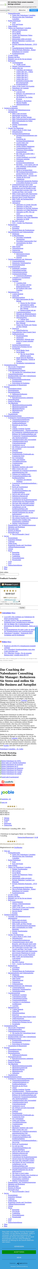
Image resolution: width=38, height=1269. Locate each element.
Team (14, 22)
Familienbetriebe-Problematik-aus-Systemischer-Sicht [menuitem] (23, 1116)
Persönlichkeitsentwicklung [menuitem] (13, 1077)
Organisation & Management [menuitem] (17, 1046)
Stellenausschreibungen (19, 394)
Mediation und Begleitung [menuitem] (16, 1184)
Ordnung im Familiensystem (21, 474)
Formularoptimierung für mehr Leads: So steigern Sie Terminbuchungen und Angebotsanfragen (20, 630)
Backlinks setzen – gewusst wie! (26, 175)
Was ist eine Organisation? (16, 367)
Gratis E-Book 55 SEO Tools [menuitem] (21, 936)
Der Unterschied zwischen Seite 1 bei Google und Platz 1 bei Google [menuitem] (24, 948)
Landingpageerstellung (23, 312)
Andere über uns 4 (22, 79)
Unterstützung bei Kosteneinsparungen (24, 499)
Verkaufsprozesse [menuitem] (17, 980)
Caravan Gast (20, 92)
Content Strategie (17, 294)
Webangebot (16, 37)
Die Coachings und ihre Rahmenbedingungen (23, 285)
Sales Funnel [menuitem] (16, 978)
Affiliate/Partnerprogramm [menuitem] (16, 1204)
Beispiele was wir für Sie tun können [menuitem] (20, 898)
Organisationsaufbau (10, 365)
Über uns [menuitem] (7, 851)
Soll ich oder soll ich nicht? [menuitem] (20, 1151)
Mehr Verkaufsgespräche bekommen (24, 119)
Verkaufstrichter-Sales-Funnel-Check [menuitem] (24, 1016)
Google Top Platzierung (15, 128)
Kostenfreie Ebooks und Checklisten (20, 545)
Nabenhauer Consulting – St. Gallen (11, 749)
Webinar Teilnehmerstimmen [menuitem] (21, 904)
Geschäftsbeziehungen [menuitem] (19, 1122)
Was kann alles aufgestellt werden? (23, 503)
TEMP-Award (20, 64)
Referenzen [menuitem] (11, 900)
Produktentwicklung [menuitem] (14, 1038)
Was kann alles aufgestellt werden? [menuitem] (23, 1160)
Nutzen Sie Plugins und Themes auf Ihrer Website (26, 325)
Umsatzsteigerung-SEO (23, 148)
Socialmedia (16, 348)
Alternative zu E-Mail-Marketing (26, 210)
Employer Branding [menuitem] (14, 1062)
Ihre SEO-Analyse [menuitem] (18, 962)
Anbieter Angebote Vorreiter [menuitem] (21, 1089)
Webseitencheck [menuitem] (17, 938)
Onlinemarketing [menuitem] (17, 984)
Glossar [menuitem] (10, 1206)
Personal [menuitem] (7, 1047)
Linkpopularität (21, 168)
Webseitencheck (17, 132)
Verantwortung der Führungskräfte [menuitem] (23, 1159)
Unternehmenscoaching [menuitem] (19, 998)
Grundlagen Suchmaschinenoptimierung (25, 162)
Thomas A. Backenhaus (24, 101)
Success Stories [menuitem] (17, 911)
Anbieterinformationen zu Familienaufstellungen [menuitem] (20, 1083)
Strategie (19, 257)
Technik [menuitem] (14, 933)
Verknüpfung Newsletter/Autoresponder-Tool (26, 240)
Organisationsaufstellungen (20, 419)
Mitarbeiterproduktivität (19, 407)
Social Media (16, 33)
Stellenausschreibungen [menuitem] (19, 1055)
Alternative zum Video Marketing (27, 217)
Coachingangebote (14, 266)
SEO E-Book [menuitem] (16, 871)
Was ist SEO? (20, 155)
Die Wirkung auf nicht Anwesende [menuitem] (23, 1108)
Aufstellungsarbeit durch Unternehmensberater (20, 442)
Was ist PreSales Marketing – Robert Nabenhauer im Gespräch (24, 51)
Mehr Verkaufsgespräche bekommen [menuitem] (24, 925)
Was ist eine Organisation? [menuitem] (16, 1027)
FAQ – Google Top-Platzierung (22, 223)
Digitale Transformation (19, 30)
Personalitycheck (13, 532)
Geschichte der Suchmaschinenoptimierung (25, 140)
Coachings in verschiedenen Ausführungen (21, 278)
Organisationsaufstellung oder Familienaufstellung (21, 477)
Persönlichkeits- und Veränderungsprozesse (22, 525)
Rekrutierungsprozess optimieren (22, 398)
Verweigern (19, 1246)
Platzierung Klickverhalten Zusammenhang (24, 151)
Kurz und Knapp (17, 24)
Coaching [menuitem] (15, 1006)
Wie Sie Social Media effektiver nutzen (27, 355)
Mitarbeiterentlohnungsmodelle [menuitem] (22, 1066)
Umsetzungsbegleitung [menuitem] (19, 1000)
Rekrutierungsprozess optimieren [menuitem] (22, 1058)
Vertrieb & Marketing (11, 108)
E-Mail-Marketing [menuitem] (18, 976)
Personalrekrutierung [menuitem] (14, 1057)
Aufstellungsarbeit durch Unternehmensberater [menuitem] (20, 1103)
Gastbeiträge (16, 556)
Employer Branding (14, 401)
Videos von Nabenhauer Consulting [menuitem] (19, 867)
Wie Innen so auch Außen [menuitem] (20, 1173)
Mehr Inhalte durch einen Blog (26, 316)
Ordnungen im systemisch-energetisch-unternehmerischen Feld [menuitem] (24, 1132)
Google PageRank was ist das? (26, 157)
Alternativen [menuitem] (16, 960)
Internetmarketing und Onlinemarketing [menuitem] (20, 973)
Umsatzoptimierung (18, 261)
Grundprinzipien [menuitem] (17, 1124)
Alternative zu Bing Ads (24, 206)
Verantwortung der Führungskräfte (23, 501)
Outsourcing (16, 250)
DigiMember (18, 847)
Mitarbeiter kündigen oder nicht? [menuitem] (22, 1128)
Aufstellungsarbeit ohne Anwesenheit (24, 439)
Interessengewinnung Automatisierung (23, 254)
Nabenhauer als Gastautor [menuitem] (20, 909)
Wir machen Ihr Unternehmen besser (24, 372)
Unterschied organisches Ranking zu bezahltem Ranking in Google (27, 182)
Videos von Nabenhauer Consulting (19, 28)
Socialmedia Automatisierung (25, 363)
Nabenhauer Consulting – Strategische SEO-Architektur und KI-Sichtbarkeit (18, 634)
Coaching (15, 281)
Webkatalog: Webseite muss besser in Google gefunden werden (25, 341)
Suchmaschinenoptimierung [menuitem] (21, 940)
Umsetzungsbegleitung (19, 274)
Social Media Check (22, 350)
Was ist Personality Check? (20, 534)
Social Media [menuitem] (16, 873)
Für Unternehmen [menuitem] (18, 1118)
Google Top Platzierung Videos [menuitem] (22, 874)
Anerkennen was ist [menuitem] (18, 1106)
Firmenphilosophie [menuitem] (14, 853)
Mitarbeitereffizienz (18, 408)
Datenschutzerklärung (15, 565)
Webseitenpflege (21, 317)
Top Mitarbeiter (13, 403)
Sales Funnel (16, 246)
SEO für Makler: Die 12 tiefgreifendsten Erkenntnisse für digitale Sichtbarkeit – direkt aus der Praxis (21, 626)
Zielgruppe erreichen (22, 159)
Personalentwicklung (14, 388)
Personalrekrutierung (14, 396)
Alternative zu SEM (22, 219)
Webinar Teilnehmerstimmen (21, 66)
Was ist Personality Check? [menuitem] (20, 1191)
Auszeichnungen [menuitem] (17, 902)
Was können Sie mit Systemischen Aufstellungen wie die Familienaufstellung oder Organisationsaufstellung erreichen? (23, 507)
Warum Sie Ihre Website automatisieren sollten (28, 304)
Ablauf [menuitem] (14, 1088)
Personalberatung (13, 399)
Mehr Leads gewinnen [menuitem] (19, 920)
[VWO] (8, 10)
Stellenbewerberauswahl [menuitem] (20, 1153)
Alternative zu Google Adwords (26, 204)
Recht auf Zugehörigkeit (20, 487)
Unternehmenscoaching (19, 272)
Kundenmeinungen (18, 53)
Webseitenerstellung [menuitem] (18, 1013)
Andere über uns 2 (22, 75)
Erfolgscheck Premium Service (22, 347)
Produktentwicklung (14, 377)
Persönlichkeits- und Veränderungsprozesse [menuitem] (22, 1182)
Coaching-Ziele (21, 283)
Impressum (7, 823)
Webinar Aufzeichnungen (20, 523)
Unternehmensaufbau (15, 368)
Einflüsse (15, 450)
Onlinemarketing (17, 252)
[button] (3, 811)
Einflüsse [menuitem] (15, 1111)
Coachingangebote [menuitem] (14, 993)
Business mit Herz (14, 57)
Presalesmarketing (22, 336)
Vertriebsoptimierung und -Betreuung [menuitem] (20, 986)
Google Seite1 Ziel (22, 143)
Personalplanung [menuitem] (13, 1051)
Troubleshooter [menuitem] (13, 1075)
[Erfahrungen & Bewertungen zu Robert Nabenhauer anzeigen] (10, 602)
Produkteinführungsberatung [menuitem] (21, 1040)
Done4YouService (22, 330)
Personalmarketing (14, 392)
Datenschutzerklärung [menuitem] (15, 1222)
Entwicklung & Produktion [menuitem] (20, 1044)
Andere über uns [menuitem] (17, 905)
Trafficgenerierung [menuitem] (18, 1018)
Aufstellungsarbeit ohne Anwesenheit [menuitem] (24, 1100)
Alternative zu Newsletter (24, 215)
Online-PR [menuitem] (15, 1011)
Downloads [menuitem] (16, 1211)
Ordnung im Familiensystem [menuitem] (21, 1135)
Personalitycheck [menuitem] (13, 1189)
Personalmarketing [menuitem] (14, 1053)
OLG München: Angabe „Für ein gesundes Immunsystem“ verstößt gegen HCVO (18, 654)
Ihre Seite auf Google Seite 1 (25, 153)
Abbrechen (22, 10)
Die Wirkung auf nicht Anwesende (23, 447)
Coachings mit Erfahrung (24, 70)
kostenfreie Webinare (15, 540)
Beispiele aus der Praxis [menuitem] (19, 1086)
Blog (5, 569)
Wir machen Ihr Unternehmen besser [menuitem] (24, 1033)
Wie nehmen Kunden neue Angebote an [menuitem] (25, 1175)
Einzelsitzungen (17, 452)
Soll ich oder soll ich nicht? (20, 494)
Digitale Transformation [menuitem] (19, 869)
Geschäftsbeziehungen (19, 461)
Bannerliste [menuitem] (15, 1210)
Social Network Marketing (24, 357)
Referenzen (11, 61)
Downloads (16, 554)
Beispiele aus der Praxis (19, 425)
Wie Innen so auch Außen (20, 516)
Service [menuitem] (6, 1193)
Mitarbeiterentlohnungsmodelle (22, 405)
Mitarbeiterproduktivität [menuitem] (19, 1067)
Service (6, 536)
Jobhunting (15, 412)
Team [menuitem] (14, 862)
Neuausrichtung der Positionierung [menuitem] (23, 971)
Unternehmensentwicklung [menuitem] (16, 1031)
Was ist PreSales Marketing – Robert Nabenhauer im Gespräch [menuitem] (24, 890)
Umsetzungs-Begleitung (24, 276)
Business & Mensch (14, 530)
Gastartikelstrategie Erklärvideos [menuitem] (22, 887)
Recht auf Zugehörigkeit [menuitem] (20, 1144)
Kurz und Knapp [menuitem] (17, 864)
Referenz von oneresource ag (25, 93)
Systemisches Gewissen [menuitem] (19, 1155)
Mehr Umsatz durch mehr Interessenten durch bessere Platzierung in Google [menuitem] (24, 952)
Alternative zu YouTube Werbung (27, 208)
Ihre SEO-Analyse (18, 221)
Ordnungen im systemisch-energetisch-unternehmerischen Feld (24, 471)
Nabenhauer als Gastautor (20, 88)
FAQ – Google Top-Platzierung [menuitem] (22, 964)
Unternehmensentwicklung (16, 370)
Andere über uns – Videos (24, 72)
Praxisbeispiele (17, 381)
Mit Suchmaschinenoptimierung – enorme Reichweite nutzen (27, 173)
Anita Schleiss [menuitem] (12, 865)
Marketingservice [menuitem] (13, 1007)
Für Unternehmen (18, 458)
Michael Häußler (21, 102)
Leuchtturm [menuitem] (16, 967)
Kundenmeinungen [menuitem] (18, 893)
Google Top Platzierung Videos (22, 35)
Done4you (15, 328)
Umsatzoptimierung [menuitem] (18, 987)
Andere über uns (17, 68)
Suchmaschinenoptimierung (21, 133)
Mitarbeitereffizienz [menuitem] (18, 1069)
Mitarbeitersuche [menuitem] (17, 1071)
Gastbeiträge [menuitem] (16, 1213)
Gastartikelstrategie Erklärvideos (22, 48)
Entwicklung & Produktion (20, 383)
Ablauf (14, 427)
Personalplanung (13, 390)
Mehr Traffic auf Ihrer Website (22, 117)
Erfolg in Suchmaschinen (24, 170)
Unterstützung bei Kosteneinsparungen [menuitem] (24, 1157)
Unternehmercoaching (19, 270)
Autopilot (14, 738)
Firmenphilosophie (14, 13)
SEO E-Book (16, 31)
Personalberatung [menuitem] (13, 1060)
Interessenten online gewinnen (22, 39)
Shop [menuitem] (5, 1224)
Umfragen (11, 541)
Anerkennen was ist (18, 445)
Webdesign (15, 234)
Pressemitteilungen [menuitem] (18, 1215)
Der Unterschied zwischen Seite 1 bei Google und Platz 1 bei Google (24, 191)
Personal (7, 387)
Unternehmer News (8, 613)
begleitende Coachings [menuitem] (19, 995)
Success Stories (17, 90)
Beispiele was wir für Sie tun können (20, 59)
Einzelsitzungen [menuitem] (17, 1113)
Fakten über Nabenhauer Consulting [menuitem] (23, 854)
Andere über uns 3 (22, 77)
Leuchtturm (16, 226)
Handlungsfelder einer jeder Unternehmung (22, 376)
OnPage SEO (24, 319)
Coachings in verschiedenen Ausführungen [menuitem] (21, 1003)
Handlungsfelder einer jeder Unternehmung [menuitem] (22, 1037)
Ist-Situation (16, 465)
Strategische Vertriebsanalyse (21, 263)
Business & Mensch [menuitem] (14, 1188)
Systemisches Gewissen (19, 498)
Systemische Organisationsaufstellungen (21, 418)
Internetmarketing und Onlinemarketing (20, 232)
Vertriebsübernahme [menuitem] (18, 991)
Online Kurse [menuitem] (12, 1200)
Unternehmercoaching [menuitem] (19, 996)
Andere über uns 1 (22, 73)
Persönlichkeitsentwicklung (13, 416)
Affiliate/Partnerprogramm (16, 547)
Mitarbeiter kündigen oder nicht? (22, 467)
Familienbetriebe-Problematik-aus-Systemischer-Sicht (23, 455)
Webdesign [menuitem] (15, 975)
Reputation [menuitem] (15, 969)
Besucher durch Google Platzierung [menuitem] (23, 955)
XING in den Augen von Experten (23, 86)
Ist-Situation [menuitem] (16, 1126)
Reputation (15, 228)
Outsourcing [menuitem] (16, 982)
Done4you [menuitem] (15, 1015)
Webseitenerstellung (18, 297)
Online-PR (15, 296)
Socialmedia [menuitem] (16, 1024)
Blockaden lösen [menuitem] (13, 1186)
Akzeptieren (19, 1252)
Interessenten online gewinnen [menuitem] (22, 878)
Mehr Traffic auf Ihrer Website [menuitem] (22, 924)
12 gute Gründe (13, 55)
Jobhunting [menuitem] (15, 1073)
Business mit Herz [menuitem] (14, 896)
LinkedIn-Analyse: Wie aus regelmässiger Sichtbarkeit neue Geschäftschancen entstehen (18, 621)
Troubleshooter (13, 414)
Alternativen (16, 203)
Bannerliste (15, 552)
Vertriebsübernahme (18, 265)
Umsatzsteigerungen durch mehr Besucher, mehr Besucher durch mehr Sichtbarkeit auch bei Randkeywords (24, 186)
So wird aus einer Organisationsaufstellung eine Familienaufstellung (21, 490)
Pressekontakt (16, 560)
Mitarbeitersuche (17, 410)
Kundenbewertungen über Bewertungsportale (24, 81)
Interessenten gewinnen (19, 115)
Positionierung (12, 225)
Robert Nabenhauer (14, 21)
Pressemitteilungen (18, 558)
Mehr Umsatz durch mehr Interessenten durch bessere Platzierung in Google (24, 194)
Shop (5, 567)
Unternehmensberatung (15, 374)
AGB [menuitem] (10, 1219)
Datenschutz (8, 825)
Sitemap (6, 818)
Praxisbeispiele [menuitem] (17, 1042)
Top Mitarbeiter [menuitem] (13, 1064)
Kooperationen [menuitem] (13, 1195)
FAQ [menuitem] (9, 1220)
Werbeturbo (20, 337)
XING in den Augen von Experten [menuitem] (23, 907)
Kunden (6, 745)
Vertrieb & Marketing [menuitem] (11, 915)
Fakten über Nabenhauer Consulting (23, 15)
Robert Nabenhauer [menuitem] (14, 860)
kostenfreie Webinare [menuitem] (15, 1197)
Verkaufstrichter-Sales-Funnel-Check (24, 332)
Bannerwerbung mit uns (28, 310)
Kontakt (6, 820)
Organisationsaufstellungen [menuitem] (20, 1080)
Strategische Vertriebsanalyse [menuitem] (21, 989)
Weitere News (6, 642)
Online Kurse (12, 543)
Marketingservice (13, 292)
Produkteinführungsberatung (21, 379)
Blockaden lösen (13, 529)
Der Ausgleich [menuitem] (16, 1109)
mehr (19, 1257)
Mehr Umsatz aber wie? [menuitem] (19, 1129)
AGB (10, 561)
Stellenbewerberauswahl (20, 496)
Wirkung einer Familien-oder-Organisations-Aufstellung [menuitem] (21, 1178)
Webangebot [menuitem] (16, 876)
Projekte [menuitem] (14, 913)
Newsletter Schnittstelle (23, 237)
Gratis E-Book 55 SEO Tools (21, 130)
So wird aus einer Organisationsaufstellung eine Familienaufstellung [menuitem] (21, 1147)
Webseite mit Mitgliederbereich (26, 314)
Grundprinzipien (17, 463)
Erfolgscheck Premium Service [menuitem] (22, 1022)
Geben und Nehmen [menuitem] (18, 1120)
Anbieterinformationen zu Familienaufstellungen (20, 422)
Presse (10, 550)
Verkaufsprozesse (17, 248)
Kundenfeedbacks (22, 84)
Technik (14, 126)
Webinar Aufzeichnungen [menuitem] (20, 1180)
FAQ (9, 563)
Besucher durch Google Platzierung (23, 197)
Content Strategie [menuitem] (17, 1009)
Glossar (10, 549)
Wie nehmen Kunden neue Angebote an (25, 518)
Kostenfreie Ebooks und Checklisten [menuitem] (20, 1202)
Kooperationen (13, 538)
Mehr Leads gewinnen (19, 113)
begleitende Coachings (19, 268)
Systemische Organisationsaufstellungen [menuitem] (21, 1078)
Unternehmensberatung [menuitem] (15, 1035)
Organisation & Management (17, 385)
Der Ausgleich (16, 449)
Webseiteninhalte (21, 144)
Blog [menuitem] (5, 1226)
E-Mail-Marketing (18, 235)
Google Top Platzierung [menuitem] (15, 935)
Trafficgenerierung (18, 334)
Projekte (14, 106)
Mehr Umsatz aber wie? (19, 469)
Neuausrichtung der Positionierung (23, 230)
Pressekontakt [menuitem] (16, 1217)
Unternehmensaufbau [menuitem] (15, 1029)
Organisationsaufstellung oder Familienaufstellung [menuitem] (21, 1137)
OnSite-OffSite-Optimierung (25, 146)
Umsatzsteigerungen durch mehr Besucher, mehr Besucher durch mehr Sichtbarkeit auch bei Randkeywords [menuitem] (24, 943)
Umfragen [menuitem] (11, 1199)
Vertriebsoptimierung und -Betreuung (20, 259)
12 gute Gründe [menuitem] (13, 894)
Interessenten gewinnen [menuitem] (19, 922)
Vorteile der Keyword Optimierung (23, 178)
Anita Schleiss (12, 26)
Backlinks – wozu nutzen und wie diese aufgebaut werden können (27, 165)
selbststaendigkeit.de (22, 104)
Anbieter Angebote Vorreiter (21, 428)
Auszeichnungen (17, 62)
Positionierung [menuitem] (12, 965)
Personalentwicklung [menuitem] (14, 1049)
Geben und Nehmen (18, 459)
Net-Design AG (21, 95)
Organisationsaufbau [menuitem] (10, 1026)
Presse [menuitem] (10, 1208)
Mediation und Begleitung (16, 527)
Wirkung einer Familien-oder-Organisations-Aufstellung (21, 520)
